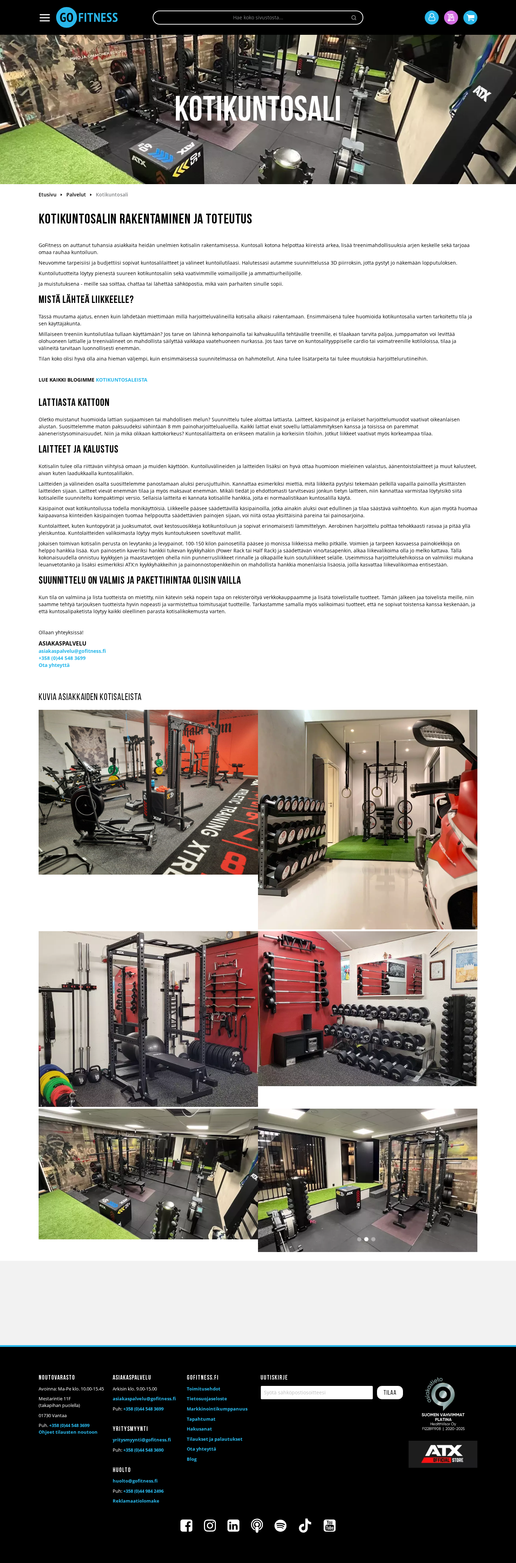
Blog (192, 1459)
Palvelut (76, 194)
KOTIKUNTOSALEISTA (121, 379)
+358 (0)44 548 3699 (62, 658)
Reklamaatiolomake (136, 1501)
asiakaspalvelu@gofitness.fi (72, 651)
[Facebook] (186, 1525)
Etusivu (48, 194)
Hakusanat (199, 1429)
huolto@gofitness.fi (135, 1481)
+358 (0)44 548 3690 (143, 1450)
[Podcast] (257, 1525)
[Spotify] (280, 1525)
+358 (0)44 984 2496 (143, 1491)
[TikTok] (305, 1525)
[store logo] (87, 17)
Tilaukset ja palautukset (215, 1439)
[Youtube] (330, 1525)
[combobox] (258, 18)
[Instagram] (210, 1525)
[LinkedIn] (233, 1525)
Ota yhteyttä (54, 665)
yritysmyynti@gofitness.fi (142, 1439)
